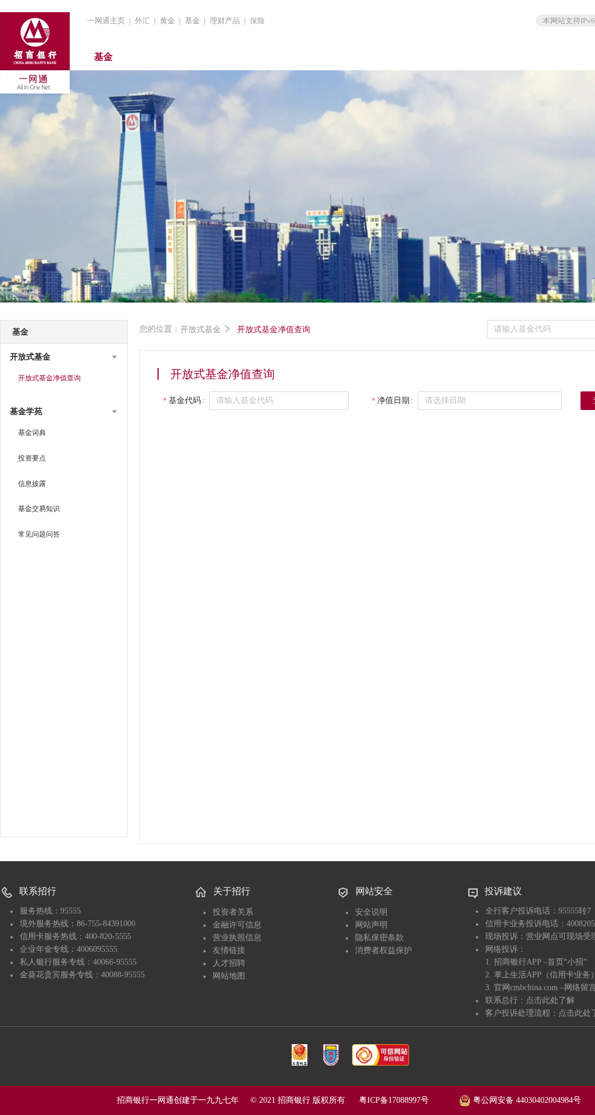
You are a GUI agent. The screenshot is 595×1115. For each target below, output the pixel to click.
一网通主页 (106, 20)
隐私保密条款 (379, 937)
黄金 (167, 20)
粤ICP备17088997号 (408, 1100)
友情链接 (229, 950)
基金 (192, 20)
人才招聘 (229, 963)
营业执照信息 (237, 937)
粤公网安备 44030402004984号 (526, 1100)
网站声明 (371, 924)
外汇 (142, 20)
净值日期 (393, 400)
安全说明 (371, 912)
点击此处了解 (550, 1000)
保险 (257, 20)
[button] (64, 357)
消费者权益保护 (383, 950)
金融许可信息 (237, 924)
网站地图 (229, 976)
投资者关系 (233, 912)
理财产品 (225, 20)
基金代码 (185, 400)
